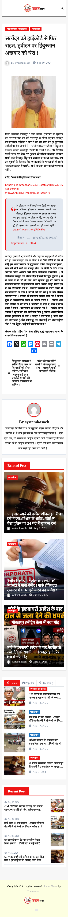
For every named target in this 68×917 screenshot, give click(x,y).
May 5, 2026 (40, 661)
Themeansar (33, 891)
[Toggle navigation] (7, 8)
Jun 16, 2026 (40, 594)
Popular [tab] (29, 682)
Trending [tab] (47, 682)
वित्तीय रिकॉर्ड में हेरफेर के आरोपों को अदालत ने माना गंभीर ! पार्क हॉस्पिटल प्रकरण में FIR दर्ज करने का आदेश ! (32, 585)
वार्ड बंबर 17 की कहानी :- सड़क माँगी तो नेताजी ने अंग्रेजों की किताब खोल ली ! (46, 720)
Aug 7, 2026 (40, 528)
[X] (16, 344)
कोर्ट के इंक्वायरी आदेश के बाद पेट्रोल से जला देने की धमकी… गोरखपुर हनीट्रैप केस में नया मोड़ (34, 652)
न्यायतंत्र (36, 29)
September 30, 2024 (23, 243)
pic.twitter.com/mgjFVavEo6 (29, 229)
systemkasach (22, 62)
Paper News (50, 886)
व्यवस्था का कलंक (38, 689)
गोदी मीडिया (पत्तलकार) (17, 29)
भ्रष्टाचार (34, 712)
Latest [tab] (13, 682)
